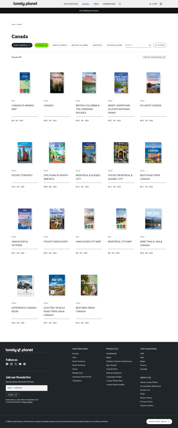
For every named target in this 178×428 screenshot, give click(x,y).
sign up (12, 395)
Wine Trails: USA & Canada (151, 243)
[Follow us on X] (16, 365)
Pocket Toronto (22, 175)
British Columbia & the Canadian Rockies (87, 109)
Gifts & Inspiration (114, 373)
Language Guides (114, 377)
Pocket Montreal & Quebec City (120, 177)
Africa (75, 369)
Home (13, 24)
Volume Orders (146, 406)
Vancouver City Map (88, 241)
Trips (96, 4)
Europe (75, 354)
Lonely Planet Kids (114, 381)
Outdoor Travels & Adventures (119, 361)
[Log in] (161, 4)
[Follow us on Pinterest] (24, 365)
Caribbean (76, 381)
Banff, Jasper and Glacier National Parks (119, 109)
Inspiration (109, 4)
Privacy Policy (146, 402)
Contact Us (145, 390)
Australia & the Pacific (81, 377)
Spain (142, 361)
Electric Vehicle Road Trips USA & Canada (54, 311)
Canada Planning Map (23, 107)
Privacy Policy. (27, 402)
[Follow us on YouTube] (20, 365)
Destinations (71, 4)
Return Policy (146, 398)
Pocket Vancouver (56, 241)
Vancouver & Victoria (20, 243)
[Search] (119, 4)
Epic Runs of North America (56, 177)
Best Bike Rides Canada (85, 310)
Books (85, 4)
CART (154, 4)
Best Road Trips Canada (150, 177)
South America (78, 365)
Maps (108, 357)
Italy (142, 357)
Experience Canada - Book (25, 310)
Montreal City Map (120, 241)
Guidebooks (111, 354)
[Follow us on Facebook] (7, 365)
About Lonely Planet (149, 382)
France (143, 365)
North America (78, 361)
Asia (74, 357)
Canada (49, 105)
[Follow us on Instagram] (11, 365)
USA (142, 354)
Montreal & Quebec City (88, 177)
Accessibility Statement (150, 386)
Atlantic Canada (151, 105)
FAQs (142, 394)
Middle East (77, 373)
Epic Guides (111, 365)
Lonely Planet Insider (115, 385)
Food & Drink (111, 369)
